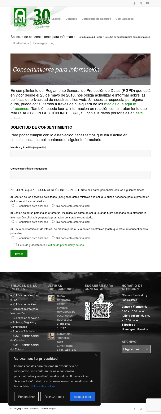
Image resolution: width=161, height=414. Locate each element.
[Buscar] (52, 43)
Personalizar (26, 396)
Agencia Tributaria (24, 331)
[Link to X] (141, 3)
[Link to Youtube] (147, 3)
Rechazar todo (54, 396)
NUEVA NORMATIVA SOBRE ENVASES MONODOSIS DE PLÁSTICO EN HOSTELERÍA (66, 307)
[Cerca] (96, 355)
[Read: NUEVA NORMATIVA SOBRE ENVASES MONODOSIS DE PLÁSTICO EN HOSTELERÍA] (51, 298)
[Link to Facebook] (135, 3)
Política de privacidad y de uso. (65, 245)
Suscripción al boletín (26, 318)
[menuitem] (16, 19)
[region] (54, 378)
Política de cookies (43, 386)
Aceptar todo (82, 396)
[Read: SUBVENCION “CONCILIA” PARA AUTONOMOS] (51, 336)
